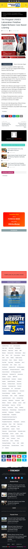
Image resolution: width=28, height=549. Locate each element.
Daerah (23, 355)
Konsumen (22, 390)
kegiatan (4, 381)
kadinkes (4, 376)
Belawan (4, 352)
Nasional (9, 402)
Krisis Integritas (5, 395)
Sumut (11, 440)
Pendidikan (9, 13)
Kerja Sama (19, 383)
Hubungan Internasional (14, 369)
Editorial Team (6, 30)
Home (8, 544)
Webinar (7, 447)
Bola (3, 355)
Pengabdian (13, 414)
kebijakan (20, 379)
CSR (11, 355)
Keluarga (4, 383)
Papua (16, 407)
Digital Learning (19, 357)
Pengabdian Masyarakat (7, 421)
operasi (19, 402)
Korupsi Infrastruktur (6, 393)
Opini (24, 402)
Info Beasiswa (5, 374)
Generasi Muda (5, 364)
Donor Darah (4, 360)
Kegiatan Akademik (11, 381)
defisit (3, 357)
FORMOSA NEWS (7, 64)
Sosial (8, 438)
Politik (7, 426)
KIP (12, 388)
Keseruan (19, 386)
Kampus (9, 376)
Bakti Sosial (10, 350)
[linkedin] (22, 478)
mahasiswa (4, 400)
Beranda (4, 13)
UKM (18, 443)
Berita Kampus (18, 352)
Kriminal (19, 393)
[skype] (19, 1)
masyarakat (17, 400)
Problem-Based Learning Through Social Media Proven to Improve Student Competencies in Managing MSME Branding (17, 537)
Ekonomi (20, 360)
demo (7, 357)
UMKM (22, 443)
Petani (10, 424)
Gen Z (23, 362)
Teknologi (17, 440)
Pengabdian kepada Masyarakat (8, 419)
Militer (23, 400)
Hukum (22, 369)
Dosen (10, 360)
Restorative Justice (21, 431)
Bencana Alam (10, 352)
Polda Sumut (19, 424)
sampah (17, 433)
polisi (3, 426)
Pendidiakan (11, 412)
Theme (24, 546)
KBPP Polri (15, 376)
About (13, 544)
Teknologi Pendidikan (6, 443)
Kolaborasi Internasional (13, 390)
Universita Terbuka (6, 445)
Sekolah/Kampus (5, 436)
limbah (15, 395)
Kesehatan (4, 386)
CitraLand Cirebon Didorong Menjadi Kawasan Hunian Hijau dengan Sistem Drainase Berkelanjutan (17, 519)
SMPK (3, 438)
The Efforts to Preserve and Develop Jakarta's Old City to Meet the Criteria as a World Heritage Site (16, 486)
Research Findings (12, 431)
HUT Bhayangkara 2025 (16, 371)
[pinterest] (16, 1)
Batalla (16, 350)
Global (15, 364)
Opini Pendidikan (5, 405)
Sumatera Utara (5, 440)
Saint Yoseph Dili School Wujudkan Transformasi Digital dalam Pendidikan (17, 164)
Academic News (5, 345)
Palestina (4, 407)
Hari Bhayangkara (20, 367)
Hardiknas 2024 (12, 367)
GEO (11, 364)
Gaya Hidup (10, 362)
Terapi (14, 443)
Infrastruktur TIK (13, 374)
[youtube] (19, 456)
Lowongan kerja (20, 398)
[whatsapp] (19, 460)
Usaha (22, 445)
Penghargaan (16, 421)
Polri (18, 426)
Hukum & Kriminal (5, 371)
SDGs (21, 433)
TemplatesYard (13, 546)
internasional (20, 374)
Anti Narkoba (17, 348)
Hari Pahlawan (5, 369)
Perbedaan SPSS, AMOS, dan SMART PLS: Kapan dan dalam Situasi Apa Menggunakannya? (17, 495)
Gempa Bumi (17, 362)
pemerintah (4, 412)
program (13, 428)
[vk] (3, 460)
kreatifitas (14, 393)
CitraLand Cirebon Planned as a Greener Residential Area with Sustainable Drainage (15, 528)
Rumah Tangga (5, 433)
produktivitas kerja (5, 428)
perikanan (23, 421)
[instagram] (14, 1)
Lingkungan (21, 395)
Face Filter (4, 362)
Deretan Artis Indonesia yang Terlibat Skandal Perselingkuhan (16, 502)
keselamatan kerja (12, 386)
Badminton (4, 350)
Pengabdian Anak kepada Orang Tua (9, 417)
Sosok (18, 438)
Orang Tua (13, 405)
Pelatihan (21, 407)
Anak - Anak (4, 348)
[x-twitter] (12, 1)
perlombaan (4, 424)
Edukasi (15, 360)
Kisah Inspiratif (17, 388)
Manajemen (11, 400)
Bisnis (24, 352)
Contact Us (18, 544)
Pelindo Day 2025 (21, 409)
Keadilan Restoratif (6, 379)
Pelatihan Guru (5, 409)
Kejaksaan (19, 381)
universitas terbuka (15, 445)
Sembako (13, 436)
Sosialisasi (13, 438)
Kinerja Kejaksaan (5, 388)
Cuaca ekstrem (17, 355)
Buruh (7, 355)
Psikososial (4, 431)
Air (11, 345)
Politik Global (13, 426)
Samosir (11, 433)
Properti (18, 428)
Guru (19, 364)
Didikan (12, 357)
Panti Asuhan (10, 407)
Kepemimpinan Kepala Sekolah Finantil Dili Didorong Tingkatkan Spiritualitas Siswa (17, 157)
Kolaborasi (4, 390)
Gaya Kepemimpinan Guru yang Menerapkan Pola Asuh (15, 149)
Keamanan (14, 379)
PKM (14, 424)
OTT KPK (19, 405)
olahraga (14, 402)
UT (2, 447)
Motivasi (3, 402)
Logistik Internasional (6, 398)
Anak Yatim (11, 348)
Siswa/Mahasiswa (20, 436)
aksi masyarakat (16, 345)
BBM (20, 350)
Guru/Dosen (4, 367)
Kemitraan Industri (11, 383)
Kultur (11, 395)
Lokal (13, 398)
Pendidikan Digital (5, 414)
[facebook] (9, 1)
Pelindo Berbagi (13, 409)
